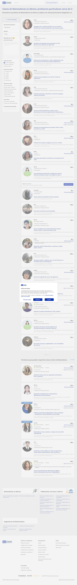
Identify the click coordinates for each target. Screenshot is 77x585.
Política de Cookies (49, 295)
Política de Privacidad (25, 296)
